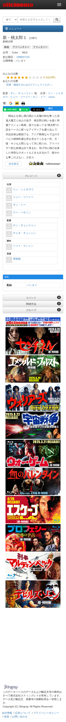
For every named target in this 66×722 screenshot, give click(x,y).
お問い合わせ (19, 716)
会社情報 (7, 712)
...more (50, 96)
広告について (22, 712)
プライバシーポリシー (46, 712)
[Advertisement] (33, 648)
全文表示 (14, 163)
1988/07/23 (23, 57)
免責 (6, 716)
